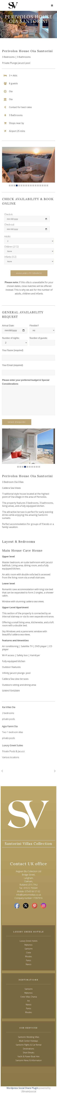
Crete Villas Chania (28, 996)
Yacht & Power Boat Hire (28, 1056)
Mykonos (28, 992)
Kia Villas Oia (8, 707)
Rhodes (28, 1012)
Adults (7, 236)
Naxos (28, 1004)
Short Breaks (28, 1052)
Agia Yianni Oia (10, 726)
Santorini (29, 989)
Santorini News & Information (28, 1060)
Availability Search (29, 273)
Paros (28, 1008)
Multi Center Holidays (28, 1041)
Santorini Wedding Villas (28, 1037)
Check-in (8, 214)
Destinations (28, 1048)
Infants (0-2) (10, 256)
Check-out (9, 224)
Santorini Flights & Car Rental (28, 1044)
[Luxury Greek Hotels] (13, 5)
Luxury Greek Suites (12, 745)
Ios (28, 1000)
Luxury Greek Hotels (28, 941)
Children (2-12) (11, 246)
